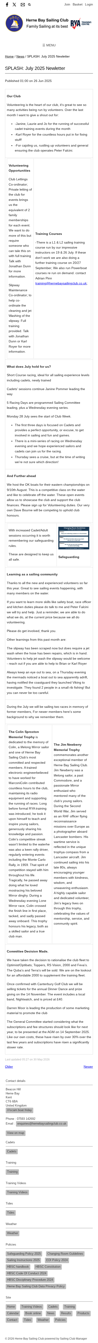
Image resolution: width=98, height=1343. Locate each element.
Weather (12, 1233)
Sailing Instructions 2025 (23, 1260)
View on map (15, 1133)
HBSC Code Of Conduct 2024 (26, 1273)
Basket (78, 4)
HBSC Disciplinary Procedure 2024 (30, 1279)
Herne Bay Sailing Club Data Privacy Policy (36, 1286)
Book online (33, 1313)
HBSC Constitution (48, 1266)
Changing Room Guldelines (65, 1253)
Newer (88, 1066)
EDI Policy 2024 (57, 1260)
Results (66, 1313)
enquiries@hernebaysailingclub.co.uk (41, 1123)
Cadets (11, 1151)
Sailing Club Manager (73, 1338)
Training (12, 1171)
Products (83, 1313)
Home (9, 56)
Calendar (13, 1313)
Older (9, 1066)
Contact (12, 1320)
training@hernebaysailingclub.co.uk (61, 283)
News (20, 56)
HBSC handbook (18, 1266)
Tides (10, 1212)
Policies (60, 1320)
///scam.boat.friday (19, 1110)
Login (89, 4)
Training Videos (17, 1192)
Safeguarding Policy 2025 (24, 1253)
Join (67, 4)
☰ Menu (49, 45)
